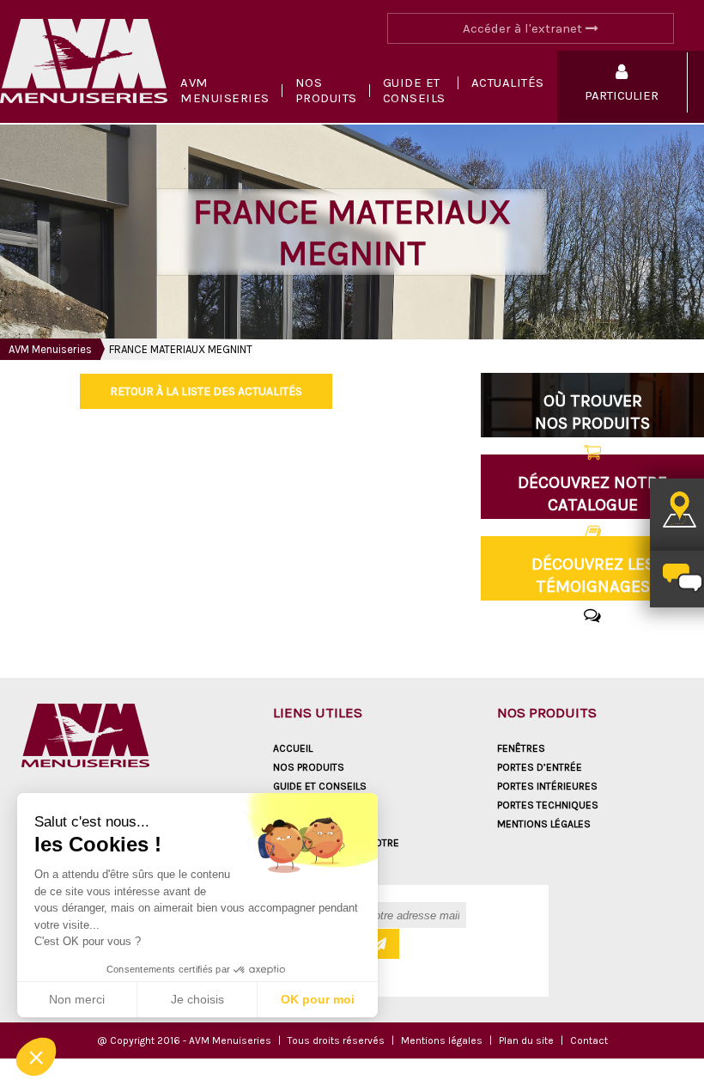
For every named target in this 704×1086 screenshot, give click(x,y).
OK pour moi (318, 999)
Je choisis (197, 999)
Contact (589, 1040)
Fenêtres (521, 748)
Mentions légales (544, 824)
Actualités (507, 82)
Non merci (77, 999)
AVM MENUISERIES (225, 90)
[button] (36, 1056)
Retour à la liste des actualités (206, 391)
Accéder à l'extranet (524, 28)
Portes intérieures (547, 786)
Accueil (293, 748)
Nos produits (326, 90)
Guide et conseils (414, 90)
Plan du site (526, 1040)
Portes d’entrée (539, 767)
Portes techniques (547, 805)
